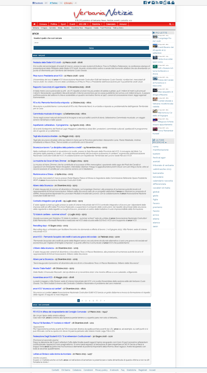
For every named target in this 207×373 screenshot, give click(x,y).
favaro (156, 203)
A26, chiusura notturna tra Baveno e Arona (163, 71)
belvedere (158, 177)
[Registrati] (169, 3)
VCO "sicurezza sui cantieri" (47, 288)
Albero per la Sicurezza (43, 259)
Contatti (55, 370)
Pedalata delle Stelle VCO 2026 (47, 62)
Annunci (122, 24)
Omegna (44, 28)
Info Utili (82, 24)
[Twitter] (149, 3)
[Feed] (157, 3)
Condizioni (88, 370)
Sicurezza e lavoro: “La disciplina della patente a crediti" (57, 147)
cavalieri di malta (161, 188)
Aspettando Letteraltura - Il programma (50, 125)
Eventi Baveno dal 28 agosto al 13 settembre (163, 50)
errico (156, 215)
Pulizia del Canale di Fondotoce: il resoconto (163, 83)
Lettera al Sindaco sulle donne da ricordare (52, 354)
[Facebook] (145, 3)
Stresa (60, 28)
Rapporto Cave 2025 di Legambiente (49, 87)
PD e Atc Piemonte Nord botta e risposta (51, 102)
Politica (54, 24)
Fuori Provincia (105, 28)
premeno (157, 207)
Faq (122, 370)
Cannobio (52, 28)
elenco (156, 222)
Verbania (36, 28)
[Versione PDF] (165, 3)
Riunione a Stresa (43, 174)
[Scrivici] (161, 3)
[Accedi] (173, 3)
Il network (114, 370)
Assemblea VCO (42, 277)
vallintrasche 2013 (162, 169)
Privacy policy (101, 370)
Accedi (152, 370)
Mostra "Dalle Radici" (42, 268)
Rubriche (96, 24)
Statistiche (131, 370)
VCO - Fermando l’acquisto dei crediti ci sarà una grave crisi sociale (65, 237)
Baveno (66, 28)
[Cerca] (171, 24)
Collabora (77, 370)
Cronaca (43, 24)
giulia (155, 195)
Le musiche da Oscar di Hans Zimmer (49, 161)
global (156, 192)
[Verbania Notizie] (103, 18)
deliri (155, 226)
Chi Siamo (65, 370)
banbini (156, 154)
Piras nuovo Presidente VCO (48, 76)
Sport (63, 24)
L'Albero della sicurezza (43, 248)
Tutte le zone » (118, 28)
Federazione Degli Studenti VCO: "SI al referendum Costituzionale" (62, 336)
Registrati (142, 370)
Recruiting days (40, 226)
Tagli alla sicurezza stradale (45, 136)
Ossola (96, 28)
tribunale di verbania (163, 165)
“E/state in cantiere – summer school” (49, 214)
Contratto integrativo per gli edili (47, 201)
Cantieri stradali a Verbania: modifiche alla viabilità (163, 104)
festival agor (159, 157)
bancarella (158, 173)
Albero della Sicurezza (43, 185)
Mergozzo (88, 28)
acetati (156, 161)
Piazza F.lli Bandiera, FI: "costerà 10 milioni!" (51, 323)
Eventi (72, 24)
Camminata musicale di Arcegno (47, 114)
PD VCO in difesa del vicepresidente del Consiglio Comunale (59, 312)
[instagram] (153, 3)
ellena (156, 219)
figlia (155, 199)
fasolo (156, 211)
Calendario (111, 24)
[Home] (34, 24)
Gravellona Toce (77, 28)
